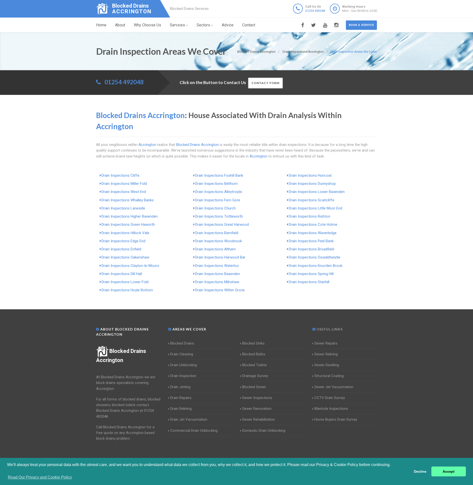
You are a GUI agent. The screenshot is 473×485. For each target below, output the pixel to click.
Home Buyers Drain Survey (335, 419)
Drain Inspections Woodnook (218, 241)
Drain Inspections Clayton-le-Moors (130, 265)
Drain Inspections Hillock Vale (125, 233)
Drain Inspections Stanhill (309, 282)
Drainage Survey (255, 376)
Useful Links (329, 329)
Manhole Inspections (331, 408)
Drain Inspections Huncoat (310, 175)
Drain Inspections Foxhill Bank (219, 175)
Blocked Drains (182, 343)
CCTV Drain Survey (329, 398)
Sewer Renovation (256, 408)
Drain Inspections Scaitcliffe (311, 200)
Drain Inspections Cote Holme (313, 224)
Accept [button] (449, 471)
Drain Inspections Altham (215, 249)
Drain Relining (181, 408)
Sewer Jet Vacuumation (333, 387)
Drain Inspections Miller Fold (124, 183)
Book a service (361, 25)
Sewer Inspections (257, 398)
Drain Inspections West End (123, 192)
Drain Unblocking (183, 365)
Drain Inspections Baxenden (217, 274)
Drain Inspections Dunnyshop (312, 183)
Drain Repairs (180, 398)
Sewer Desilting (326, 365)
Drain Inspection (183, 376)
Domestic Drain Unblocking (263, 430)
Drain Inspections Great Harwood (222, 224)
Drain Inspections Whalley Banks (127, 200)
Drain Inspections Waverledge (313, 233)
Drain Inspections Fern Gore (217, 200)
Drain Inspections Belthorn (216, 183)
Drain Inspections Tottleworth (219, 216)
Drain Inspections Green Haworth (128, 224)
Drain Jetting (180, 387)
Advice (228, 25)
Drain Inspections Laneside (123, 208)
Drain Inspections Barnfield (216, 233)
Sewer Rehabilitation (258, 419)
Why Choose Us (147, 25)
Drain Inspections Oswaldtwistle (314, 257)
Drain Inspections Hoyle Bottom (127, 290)
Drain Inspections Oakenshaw (125, 257)
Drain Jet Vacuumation (188, 419)
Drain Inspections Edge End (123, 241)
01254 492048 (315, 11)
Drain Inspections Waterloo (217, 265)
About (120, 25)
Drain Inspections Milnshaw (217, 282)
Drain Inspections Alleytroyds (218, 192)
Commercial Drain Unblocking (194, 430)
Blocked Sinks (253, 343)
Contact (248, 25)
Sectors (203, 25)
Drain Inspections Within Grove (220, 290)
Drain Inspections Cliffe (120, 175)
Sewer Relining (326, 354)
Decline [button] (420, 471)
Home (101, 25)
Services (177, 25)
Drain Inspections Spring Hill (311, 274)
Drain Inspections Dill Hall (121, 274)
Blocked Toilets (254, 365)
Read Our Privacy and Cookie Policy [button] (40, 477)
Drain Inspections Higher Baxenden (129, 216)
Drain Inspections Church (215, 208)
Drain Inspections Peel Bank (311, 241)
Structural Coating (329, 376)
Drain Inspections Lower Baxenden (317, 192)
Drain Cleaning (181, 354)
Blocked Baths (253, 354)
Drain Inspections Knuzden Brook (315, 265)
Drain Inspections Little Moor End (315, 208)
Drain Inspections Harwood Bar (220, 257)
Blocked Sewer (254, 387)
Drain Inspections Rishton (309, 216)
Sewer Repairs (326, 343)
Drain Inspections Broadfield (311, 249)
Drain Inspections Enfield (121, 249)
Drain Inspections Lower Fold (125, 282)
